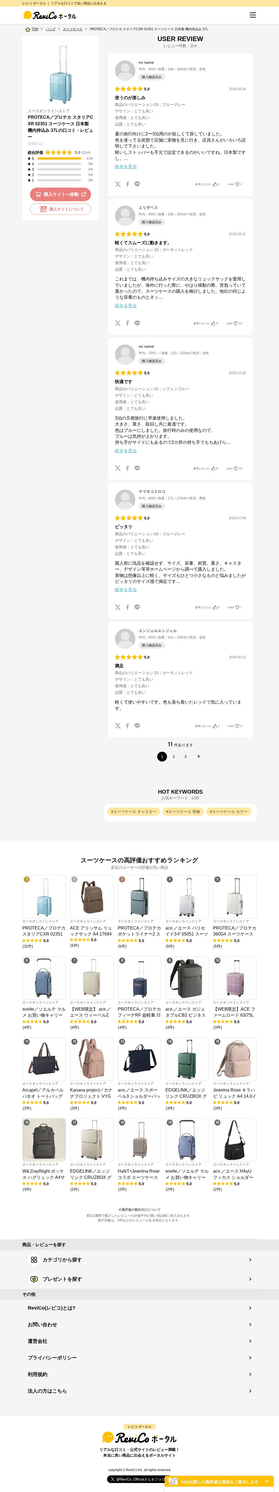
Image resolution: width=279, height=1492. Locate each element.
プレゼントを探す (62, 1279)
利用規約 (37, 1374)
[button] (219, 1481)
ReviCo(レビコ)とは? (51, 1308)
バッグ (51, 29)
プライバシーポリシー (52, 1357)
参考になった (207, 184)
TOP (35, 29)
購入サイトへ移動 (61, 194)
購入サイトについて (67, 209)
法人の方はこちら (47, 1391)
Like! (235, 184)
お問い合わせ (42, 1324)
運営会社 (37, 1341)
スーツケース (73, 29)
